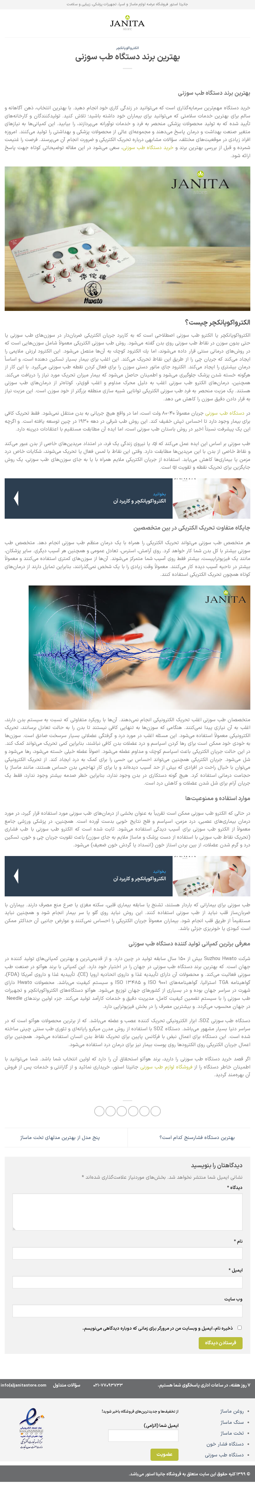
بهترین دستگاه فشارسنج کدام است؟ (198, 1137)
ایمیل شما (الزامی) (161, 1426)
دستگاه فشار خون (225, 1444)
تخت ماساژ (232, 1433)
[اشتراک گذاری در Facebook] (144, 1111)
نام (238, 1241)
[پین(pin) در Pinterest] (110, 1111)
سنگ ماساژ (232, 1422)
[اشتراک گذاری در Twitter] (133, 1111)
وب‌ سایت (233, 1299)
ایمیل (236, 1270)
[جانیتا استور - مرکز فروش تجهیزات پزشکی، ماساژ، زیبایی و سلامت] (127, 23)
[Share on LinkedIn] (99, 1111)
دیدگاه (235, 1188)
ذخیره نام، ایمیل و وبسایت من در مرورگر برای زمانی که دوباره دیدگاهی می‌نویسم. (157, 1328)
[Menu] (246, 23)
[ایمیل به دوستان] (122, 1111)
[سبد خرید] (8, 23)
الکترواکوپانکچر (127, 48)
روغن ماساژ (232, 1411)
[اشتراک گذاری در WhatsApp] (156, 1111)
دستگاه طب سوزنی (224, 1455)
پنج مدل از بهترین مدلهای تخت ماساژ (59, 1137)
